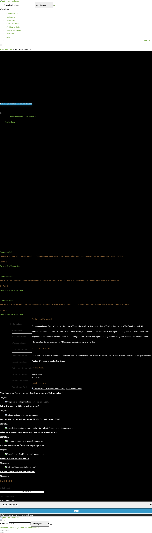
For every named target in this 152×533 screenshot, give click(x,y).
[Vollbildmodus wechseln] (3, 530)
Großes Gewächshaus (20, 374)
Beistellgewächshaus (19, 349)
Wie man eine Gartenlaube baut (14, 458)
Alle (8, 37)
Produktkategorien (7, 500)
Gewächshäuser (12, 24)
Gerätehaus (11, 20)
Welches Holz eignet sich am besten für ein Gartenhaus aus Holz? (30, 419)
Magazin (147, 40)
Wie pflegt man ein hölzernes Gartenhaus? (19, 406)
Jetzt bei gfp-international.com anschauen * (16, 104)
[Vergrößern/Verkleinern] (1, 530)
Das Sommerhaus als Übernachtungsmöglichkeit (22, 445)
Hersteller (10, 34)
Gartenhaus (11, 17)
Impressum (36, 377)
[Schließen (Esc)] (8, 530)
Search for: (8, 5)
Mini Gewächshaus (19, 337)
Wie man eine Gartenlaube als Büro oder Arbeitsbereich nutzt (28, 432)
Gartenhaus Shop (13, 14)
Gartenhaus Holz (6, 252)
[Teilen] (6, 530)
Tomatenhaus (17, 330)
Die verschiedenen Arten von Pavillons (17, 471)
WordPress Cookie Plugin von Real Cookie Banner (19, 528)
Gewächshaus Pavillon (20, 387)
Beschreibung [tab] (10, 122)
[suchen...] (54, 5)
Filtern (76, 511)
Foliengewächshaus (19, 362)
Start (1, 50)
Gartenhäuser (8, 50)
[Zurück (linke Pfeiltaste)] (1, 532)
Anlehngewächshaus (19, 356)
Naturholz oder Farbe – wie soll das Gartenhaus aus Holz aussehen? (31, 393)
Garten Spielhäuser (14, 30)
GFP (2, 113)
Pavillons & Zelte (13, 27)
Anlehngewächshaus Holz (22, 368)
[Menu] (1, 45)
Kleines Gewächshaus (20, 381)
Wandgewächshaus (19, 343)
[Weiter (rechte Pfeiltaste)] (3, 532)
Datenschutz (37, 374)
